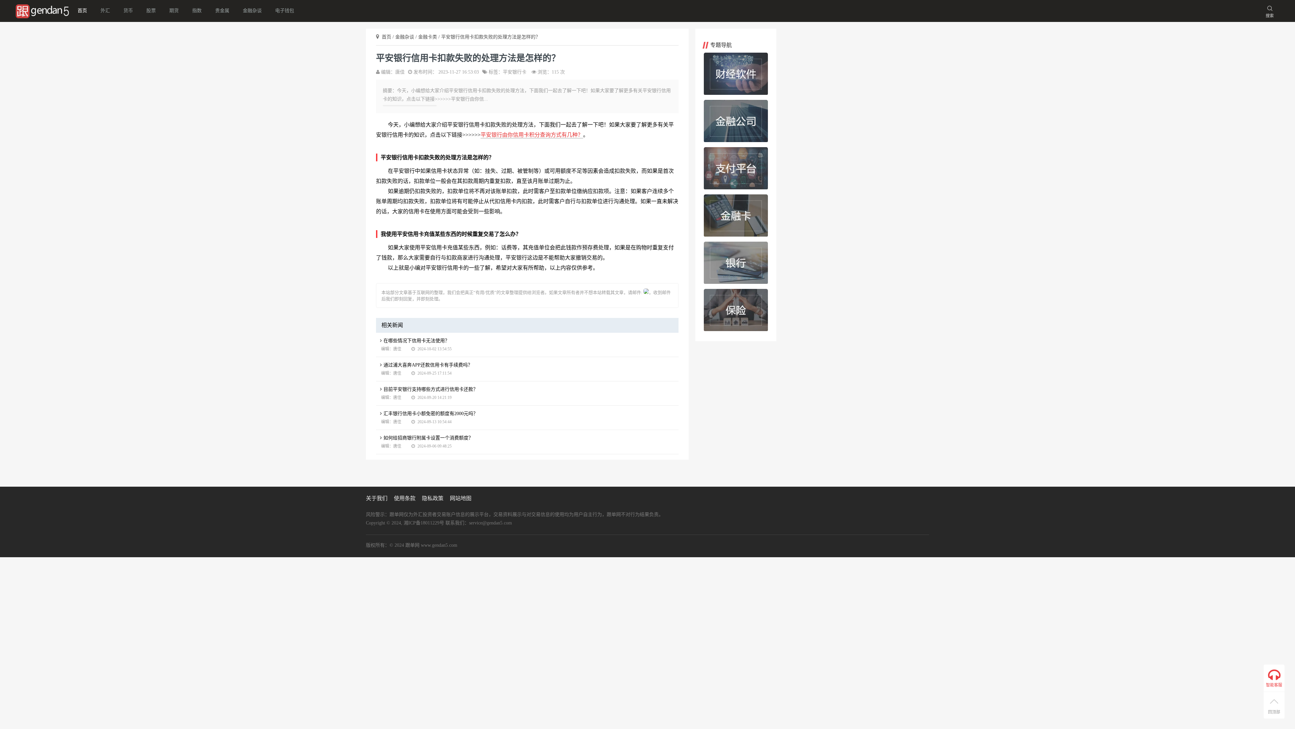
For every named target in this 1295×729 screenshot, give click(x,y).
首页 (82, 10)
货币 (128, 10)
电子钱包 (284, 10)
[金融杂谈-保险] (736, 310)
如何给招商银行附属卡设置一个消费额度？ (428, 437)
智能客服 (1274, 685)
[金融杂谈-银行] (736, 263)
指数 (197, 10)
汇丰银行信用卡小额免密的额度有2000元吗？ (430, 413)
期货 (174, 10)
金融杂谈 (252, 10)
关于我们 (376, 498)
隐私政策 (432, 498)
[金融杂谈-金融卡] (736, 215)
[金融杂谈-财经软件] (736, 74)
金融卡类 (428, 36)
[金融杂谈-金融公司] (736, 121)
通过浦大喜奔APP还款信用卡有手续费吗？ (427, 365)
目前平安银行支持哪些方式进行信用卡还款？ (430, 389)
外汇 (105, 10)
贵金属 (222, 10)
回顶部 (1274, 712)
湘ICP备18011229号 (424, 522)
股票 (151, 10)
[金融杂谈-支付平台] (736, 168)
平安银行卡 (514, 72)
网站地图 (460, 498)
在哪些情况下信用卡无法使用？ (416, 340)
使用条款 (404, 498)
